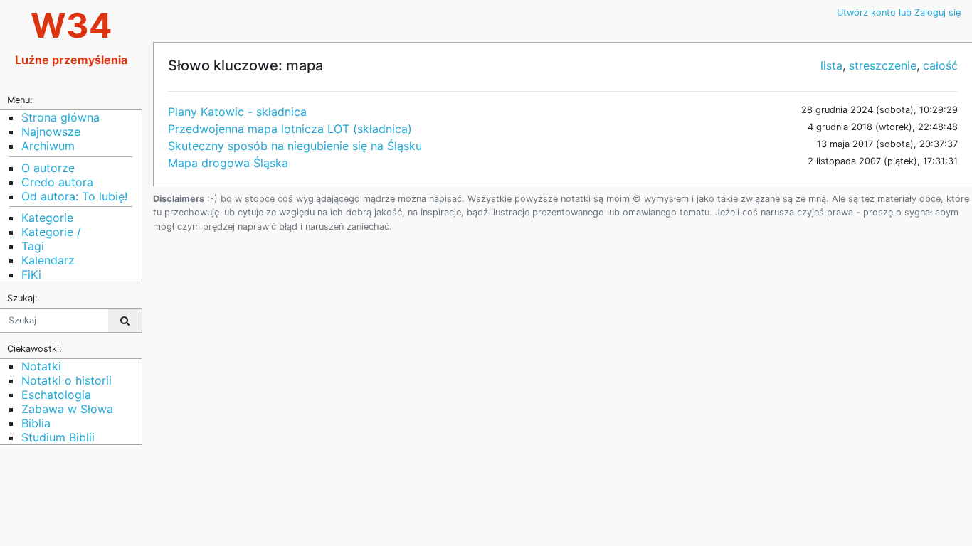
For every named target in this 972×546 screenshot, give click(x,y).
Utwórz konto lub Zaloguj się (899, 12)
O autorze (48, 168)
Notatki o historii (66, 380)
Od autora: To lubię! (74, 196)
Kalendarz (48, 260)
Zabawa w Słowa (67, 409)
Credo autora (57, 182)
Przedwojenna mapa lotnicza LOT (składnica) (290, 129)
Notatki (41, 366)
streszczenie (882, 65)
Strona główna (60, 117)
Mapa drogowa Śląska (228, 163)
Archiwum (48, 146)
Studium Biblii (58, 437)
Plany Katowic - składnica (237, 112)
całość (940, 65)
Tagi (32, 246)
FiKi (31, 274)
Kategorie (47, 217)
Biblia (36, 423)
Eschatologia (56, 394)
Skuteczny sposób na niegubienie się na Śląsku (295, 146)
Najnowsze (50, 131)
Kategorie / (51, 232)
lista (831, 65)
